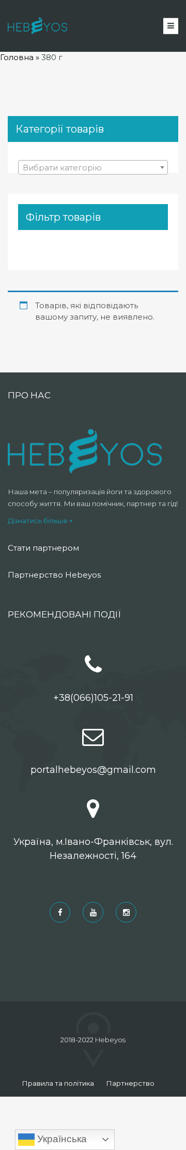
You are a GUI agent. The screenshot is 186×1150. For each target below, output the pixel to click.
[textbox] (93, 168)
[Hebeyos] (37, 26)
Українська (61, 1138)
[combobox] (93, 167)
